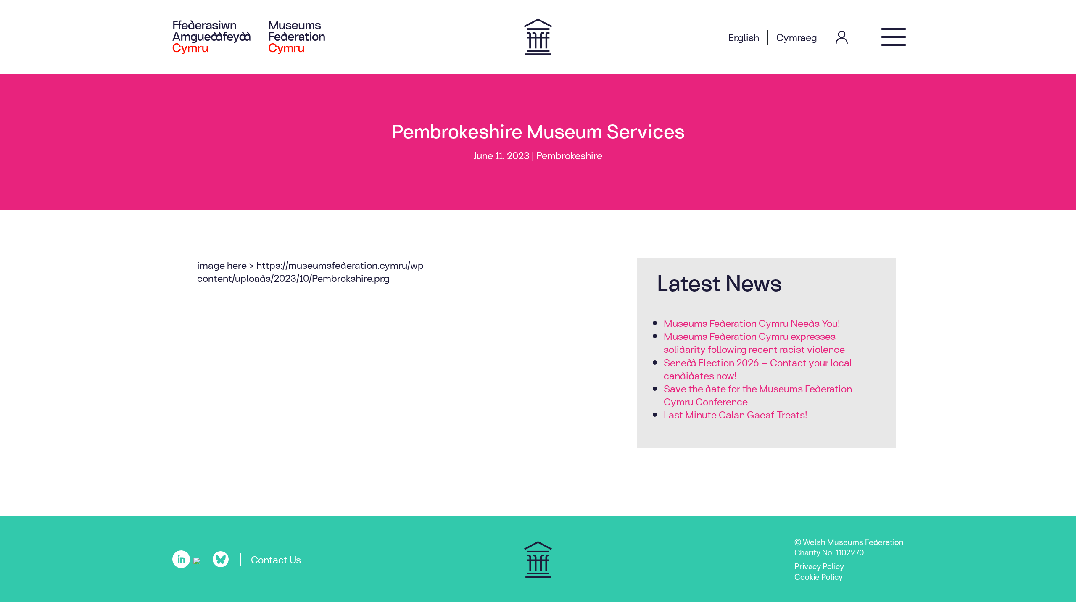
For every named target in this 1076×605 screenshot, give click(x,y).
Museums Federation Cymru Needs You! (752, 323)
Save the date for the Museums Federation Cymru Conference (758, 394)
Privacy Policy (819, 566)
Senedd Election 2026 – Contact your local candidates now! (758, 368)
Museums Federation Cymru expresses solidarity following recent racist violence (754, 342)
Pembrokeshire (569, 155)
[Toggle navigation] (893, 37)
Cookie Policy (818, 576)
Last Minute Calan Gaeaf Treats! (735, 414)
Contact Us (276, 559)
